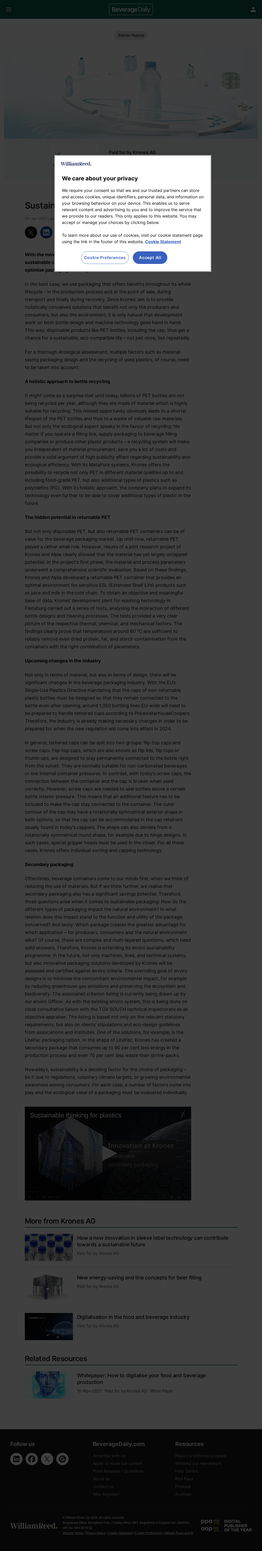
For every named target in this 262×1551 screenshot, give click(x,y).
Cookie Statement (163, 241)
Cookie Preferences (105, 257)
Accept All (150, 257)
